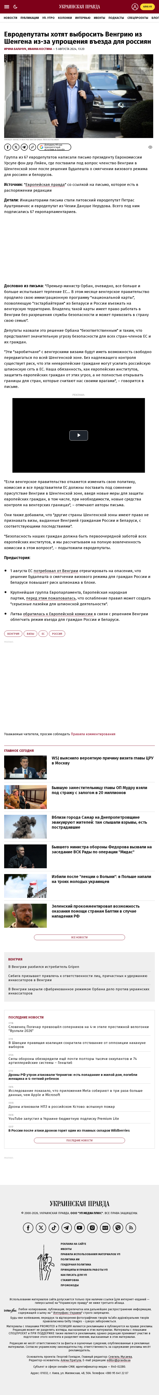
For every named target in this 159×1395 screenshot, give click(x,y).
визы (30, 633)
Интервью (82, 18)
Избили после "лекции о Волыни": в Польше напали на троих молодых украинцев (101, 879)
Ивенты (99, 18)
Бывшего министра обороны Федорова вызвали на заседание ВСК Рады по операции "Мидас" (102, 849)
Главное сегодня (19, 751)
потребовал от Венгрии (56, 570)
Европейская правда (45, 184)
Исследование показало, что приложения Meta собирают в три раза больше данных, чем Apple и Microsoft (75, 1093)
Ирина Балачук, (16, 49)
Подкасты (116, 18)
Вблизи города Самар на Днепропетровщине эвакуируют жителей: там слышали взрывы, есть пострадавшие (99, 822)
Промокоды (70, 1285)
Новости (10, 18)
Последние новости (26, 1017)
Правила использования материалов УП (90, 1254)
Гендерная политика (76, 1264)
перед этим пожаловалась (51, 598)
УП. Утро (48, 18)
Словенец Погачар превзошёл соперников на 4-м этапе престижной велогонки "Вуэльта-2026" (78, 1029)
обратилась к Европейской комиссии (58, 614)
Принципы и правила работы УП (84, 1269)
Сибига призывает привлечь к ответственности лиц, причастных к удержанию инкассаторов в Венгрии (77, 978)
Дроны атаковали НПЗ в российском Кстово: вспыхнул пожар (61, 1106)
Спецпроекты (137, 18)
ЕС (43, 633)
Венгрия (13, 633)
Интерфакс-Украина (67, 1313)
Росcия (57, 633)
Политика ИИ (70, 1259)
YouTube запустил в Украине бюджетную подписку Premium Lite (63, 1118)
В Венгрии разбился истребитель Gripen (43, 967)
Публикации (29, 18)
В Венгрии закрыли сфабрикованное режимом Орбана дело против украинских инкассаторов (78, 991)
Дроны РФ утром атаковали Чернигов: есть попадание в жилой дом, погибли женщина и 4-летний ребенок (72, 1077)
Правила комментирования (93, 734)
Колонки (65, 18)
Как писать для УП (74, 1274)
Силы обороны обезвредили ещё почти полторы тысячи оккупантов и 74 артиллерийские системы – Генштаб (72, 1061)
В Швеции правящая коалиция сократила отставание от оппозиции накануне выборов (77, 1045)
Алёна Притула (71, 1360)
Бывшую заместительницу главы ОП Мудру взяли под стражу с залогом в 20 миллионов (99, 790)
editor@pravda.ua (118, 1360)
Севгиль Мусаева (120, 1357)
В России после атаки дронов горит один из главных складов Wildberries (69, 1130)
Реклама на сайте (73, 1243)
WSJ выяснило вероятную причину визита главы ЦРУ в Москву (102, 760)
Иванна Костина (40, 49)
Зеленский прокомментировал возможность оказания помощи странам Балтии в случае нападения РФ (96, 911)
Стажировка (70, 1280)
